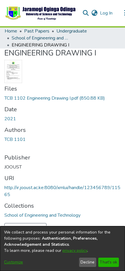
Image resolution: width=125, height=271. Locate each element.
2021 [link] (10, 119)
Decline (87, 262)
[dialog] (62, 248)
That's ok (108, 262)
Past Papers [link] (36, 31)
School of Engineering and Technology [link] (41, 38)
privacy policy (75, 250)
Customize (13, 262)
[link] (54, 98)
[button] (40, 13)
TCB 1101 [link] (15, 139)
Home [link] (11, 31)
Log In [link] (106, 13)
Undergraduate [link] (71, 31)
